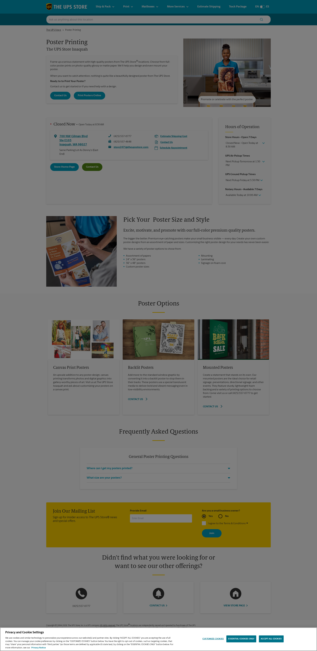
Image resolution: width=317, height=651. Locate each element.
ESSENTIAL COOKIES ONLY (241, 639)
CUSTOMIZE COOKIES (213, 639)
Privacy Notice (38, 648)
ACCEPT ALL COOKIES (271, 639)
